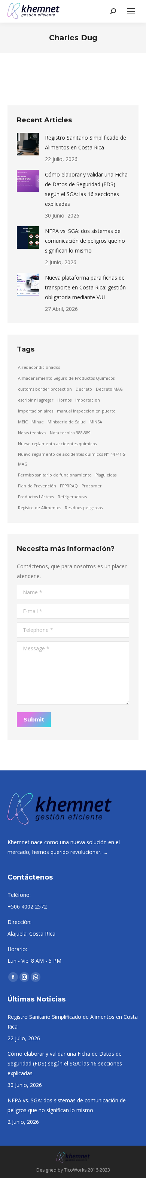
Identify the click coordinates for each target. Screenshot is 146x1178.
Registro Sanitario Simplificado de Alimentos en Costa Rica (85, 142)
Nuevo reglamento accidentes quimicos (57, 443)
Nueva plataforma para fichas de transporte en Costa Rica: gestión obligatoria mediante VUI (85, 287)
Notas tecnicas (32, 432)
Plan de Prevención (37, 486)
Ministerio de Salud (67, 422)
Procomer (92, 486)
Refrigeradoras (72, 496)
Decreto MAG (109, 389)
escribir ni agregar (36, 400)
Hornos (64, 400)
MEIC (23, 422)
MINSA (95, 422)
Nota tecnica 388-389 (70, 432)
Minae (37, 422)
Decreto (84, 389)
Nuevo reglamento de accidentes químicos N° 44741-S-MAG (72, 459)
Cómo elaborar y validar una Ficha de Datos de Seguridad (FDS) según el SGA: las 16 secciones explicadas (86, 189)
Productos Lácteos (36, 496)
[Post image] (28, 144)
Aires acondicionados (39, 367)
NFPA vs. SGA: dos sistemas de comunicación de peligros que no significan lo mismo (85, 240)
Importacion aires (35, 411)
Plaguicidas (105, 475)
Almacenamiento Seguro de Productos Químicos (66, 378)
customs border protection (45, 389)
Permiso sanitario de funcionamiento (55, 475)
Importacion (87, 400)
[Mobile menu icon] (131, 11)
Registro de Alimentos (39, 507)
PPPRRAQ (69, 486)
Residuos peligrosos (84, 507)
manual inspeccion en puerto (86, 411)
